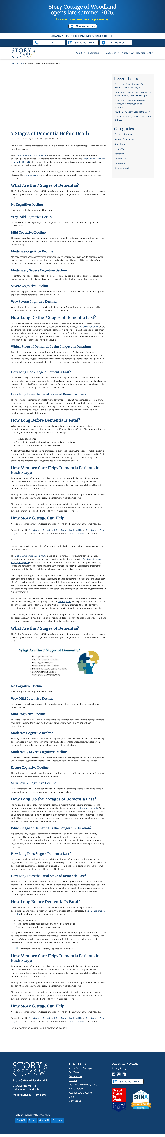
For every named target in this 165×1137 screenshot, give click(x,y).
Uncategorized (121, 168)
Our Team (74, 1072)
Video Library (76, 1088)
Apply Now (128, 52)
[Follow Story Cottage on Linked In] (124, 1074)
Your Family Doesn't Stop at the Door (132, 112)
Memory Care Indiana (124, 139)
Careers (73, 1080)
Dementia (119, 154)
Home (15, 63)
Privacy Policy (119, 1068)
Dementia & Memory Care (83, 1084)
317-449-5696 (37, 1094)
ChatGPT (21, 1120)
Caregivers (119, 163)
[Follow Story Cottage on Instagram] (119, 1074)
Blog (22, 63)
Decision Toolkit (144, 52)
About (78, 52)
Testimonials (75, 1076)
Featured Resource (123, 134)
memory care (64, 601)
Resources (110, 52)
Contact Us (75, 1100)
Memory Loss (121, 149)
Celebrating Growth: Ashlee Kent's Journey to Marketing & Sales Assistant (130, 103)
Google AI (44, 1120)
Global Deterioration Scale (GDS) (30, 556)
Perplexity (57, 1120)
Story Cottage (121, 144)
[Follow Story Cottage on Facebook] (113, 1074)
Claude (32, 1120)
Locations (93, 52)
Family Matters (121, 158)
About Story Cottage (80, 1068)
